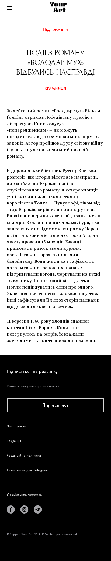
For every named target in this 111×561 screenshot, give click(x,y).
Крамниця (56, 88)
